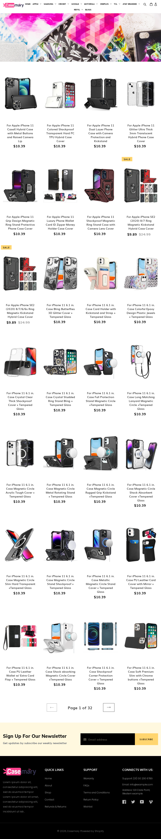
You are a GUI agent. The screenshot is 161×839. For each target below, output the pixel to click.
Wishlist (87, 806)
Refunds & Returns (55, 806)
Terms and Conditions (96, 792)
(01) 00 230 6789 (143, 778)
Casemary (73, 831)
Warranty (88, 778)
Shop (48, 792)
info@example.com (141, 784)
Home (48, 778)
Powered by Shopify (92, 831)
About (48, 785)
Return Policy (91, 799)
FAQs (86, 785)
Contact (49, 799)
